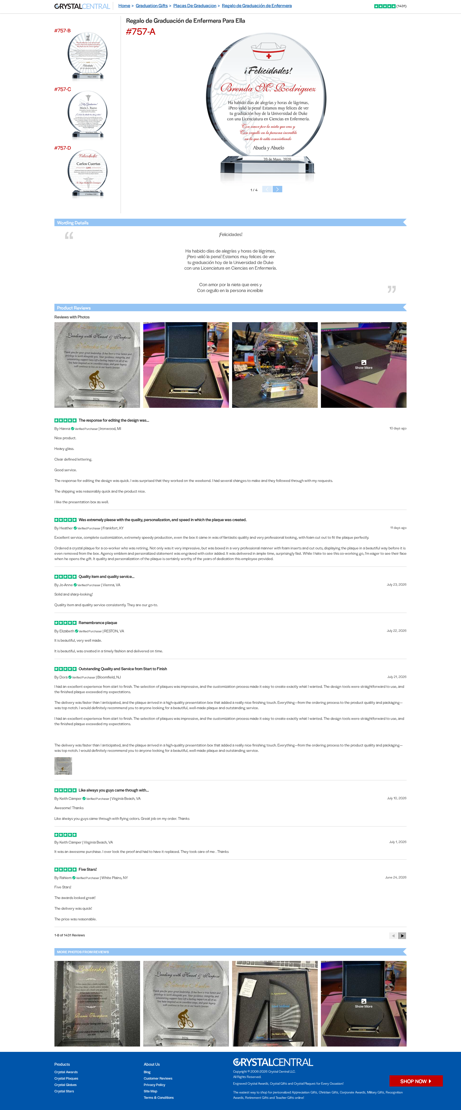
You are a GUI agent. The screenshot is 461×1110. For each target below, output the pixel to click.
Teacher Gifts (285, 1097)
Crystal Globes (65, 1084)
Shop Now (414, 1081)
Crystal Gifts (278, 1083)
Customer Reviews (158, 1078)
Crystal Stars (64, 1090)
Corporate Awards (352, 1092)
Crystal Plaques (66, 1078)
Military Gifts (375, 1092)
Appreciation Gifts (304, 1092)
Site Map (150, 1090)
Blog (147, 1071)
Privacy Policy (154, 1084)
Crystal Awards (66, 1071)
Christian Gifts (328, 1092)
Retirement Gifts (257, 1097)
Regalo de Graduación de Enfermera (257, 5)
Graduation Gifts (152, 5)
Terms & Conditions (159, 1097)
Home (124, 5)
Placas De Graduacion (194, 5)
